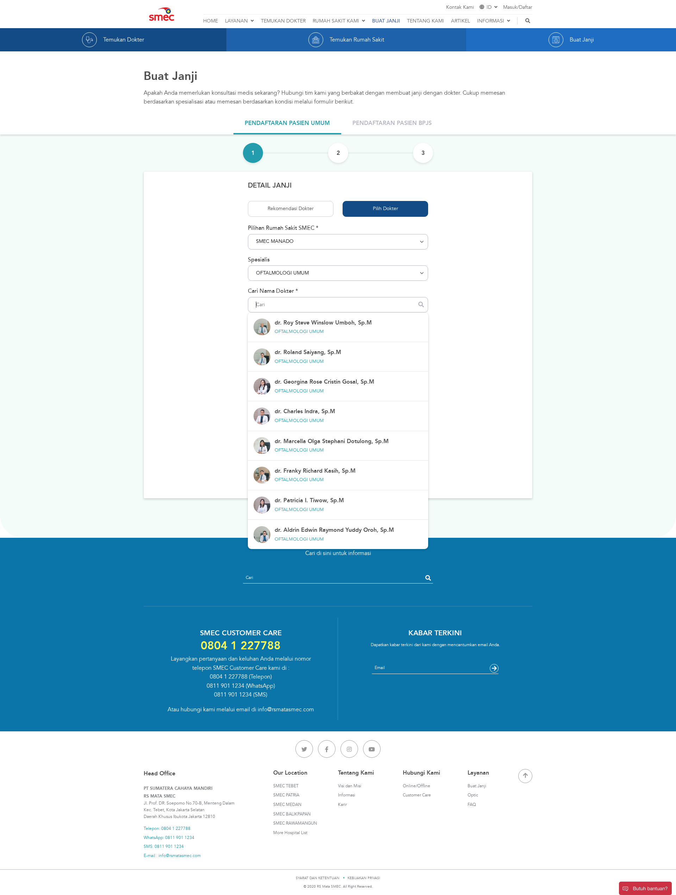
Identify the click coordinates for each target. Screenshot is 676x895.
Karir (342, 804)
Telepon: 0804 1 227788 (167, 828)
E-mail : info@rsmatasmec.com (172, 855)
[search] (428, 578)
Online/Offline (416, 786)
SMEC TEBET (286, 786)
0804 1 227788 (229, 676)
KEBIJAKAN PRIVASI (364, 878)
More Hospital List (290, 833)
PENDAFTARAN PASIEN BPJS (392, 123)
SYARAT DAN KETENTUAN (317, 878)
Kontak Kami (460, 7)
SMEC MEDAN (287, 804)
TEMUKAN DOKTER (283, 21)
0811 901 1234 (225, 685)
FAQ (472, 804)
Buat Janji (477, 786)
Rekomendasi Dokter (291, 209)
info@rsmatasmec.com (286, 709)
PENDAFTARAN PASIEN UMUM (287, 123)
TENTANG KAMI (425, 21)
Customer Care (417, 795)
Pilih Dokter (385, 209)
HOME (210, 21)
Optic (473, 795)
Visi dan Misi (349, 786)
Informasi (346, 795)
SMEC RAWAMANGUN (295, 823)
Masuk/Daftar (517, 7)
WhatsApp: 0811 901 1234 (169, 837)
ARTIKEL (460, 21)
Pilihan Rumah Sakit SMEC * (283, 228)
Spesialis (259, 259)
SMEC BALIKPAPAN (292, 814)
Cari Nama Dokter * (273, 291)
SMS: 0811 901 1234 (164, 846)
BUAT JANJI (386, 21)
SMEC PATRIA (286, 795)
